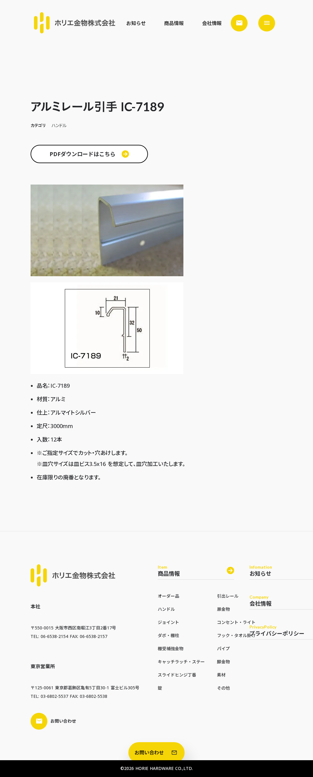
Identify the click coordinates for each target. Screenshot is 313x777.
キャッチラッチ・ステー (181, 662)
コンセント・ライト (236, 622)
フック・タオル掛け (236, 635)
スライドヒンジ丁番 (177, 675)
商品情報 (174, 23)
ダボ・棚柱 (168, 635)
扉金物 (223, 609)
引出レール (227, 596)
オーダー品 (168, 596)
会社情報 (212, 23)
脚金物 (223, 662)
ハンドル (166, 609)
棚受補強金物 (170, 648)
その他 (223, 688)
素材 (221, 675)
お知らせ (136, 23)
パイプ (223, 648)
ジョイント (168, 622)
